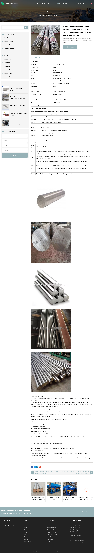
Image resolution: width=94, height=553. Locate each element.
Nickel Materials (8, 38)
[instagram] (14, 526)
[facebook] (2, 526)
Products (55, 3)
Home (37, 3)
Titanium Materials (9, 48)
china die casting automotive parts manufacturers (78, 530)
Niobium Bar (7, 59)
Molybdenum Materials (10, 52)
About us (45, 3)
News (65, 3)
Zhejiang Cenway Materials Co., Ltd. (78, 538)
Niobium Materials (9, 41)
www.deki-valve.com (75, 527)
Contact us (80, 3)
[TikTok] (17, 526)
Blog (71, 3)
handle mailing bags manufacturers (78, 542)
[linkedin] (5, 526)
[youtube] (11, 526)
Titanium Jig (7, 66)
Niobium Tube (8, 73)
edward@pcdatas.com (58, 551)
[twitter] (8, 526)
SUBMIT (15, 155)
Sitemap (26, 539)
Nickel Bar (50, 15)
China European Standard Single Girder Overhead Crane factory (79, 534)
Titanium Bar (7, 62)
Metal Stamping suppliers (76, 525)
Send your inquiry (70, 47)
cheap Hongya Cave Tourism (77, 540)
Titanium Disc (7, 77)
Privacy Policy (27, 541)
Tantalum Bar (7, 70)
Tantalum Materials (9, 45)
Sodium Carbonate (74, 545)
